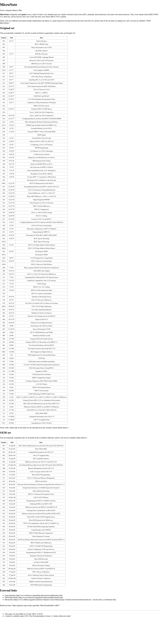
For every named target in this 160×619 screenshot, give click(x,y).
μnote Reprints (10, 595)
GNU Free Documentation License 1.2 (38, 616)
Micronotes (9, 600)
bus (8, 17)
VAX (58, 17)
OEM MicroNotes (11, 598)
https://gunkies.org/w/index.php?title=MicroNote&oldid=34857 (35, 605)
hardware (102, 14)
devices (19, 17)
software (126, 14)
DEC (85, 14)
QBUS (151, 14)
